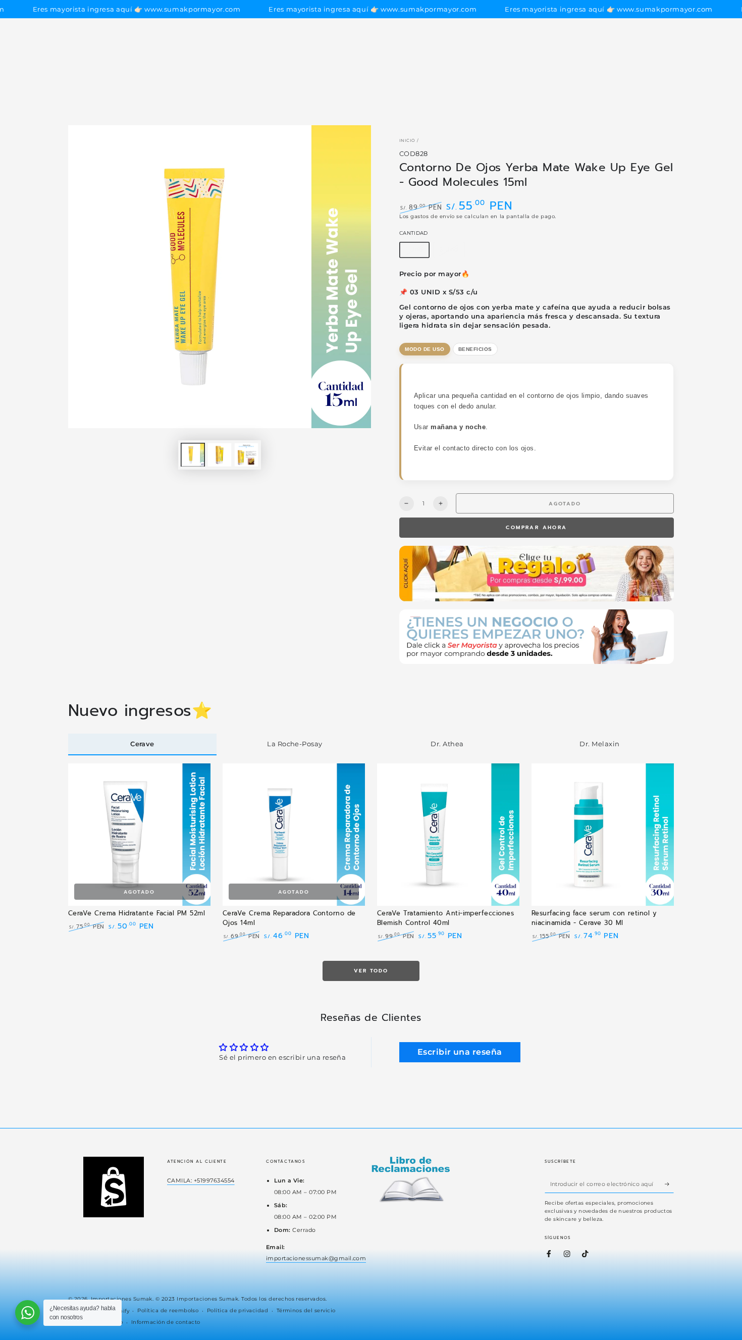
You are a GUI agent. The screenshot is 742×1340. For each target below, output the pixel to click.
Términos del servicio (306, 1310)
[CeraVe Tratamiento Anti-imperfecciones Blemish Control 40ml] (448, 834)
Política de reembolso (167, 1310)
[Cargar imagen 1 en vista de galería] (193, 454)
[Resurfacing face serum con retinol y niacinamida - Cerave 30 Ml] (603, 834)
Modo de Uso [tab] (425, 349)
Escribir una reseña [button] (459, 1052)
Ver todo (371, 970)
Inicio (407, 140)
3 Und (452, 252)
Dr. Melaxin (599, 744)
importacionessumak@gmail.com (316, 1258)
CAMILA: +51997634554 (201, 1180)
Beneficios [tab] (475, 349)
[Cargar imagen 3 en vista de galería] (246, 454)
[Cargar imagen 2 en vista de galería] (219, 454)
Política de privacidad (238, 1310)
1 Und (417, 252)
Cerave (142, 744)
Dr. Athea (447, 744)
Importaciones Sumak (121, 1299)
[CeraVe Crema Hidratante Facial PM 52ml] (139, 834)
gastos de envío (432, 216)
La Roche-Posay (295, 744)
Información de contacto (165, 1322)
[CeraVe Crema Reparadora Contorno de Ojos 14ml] (294, 834)
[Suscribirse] (669, 1184)
